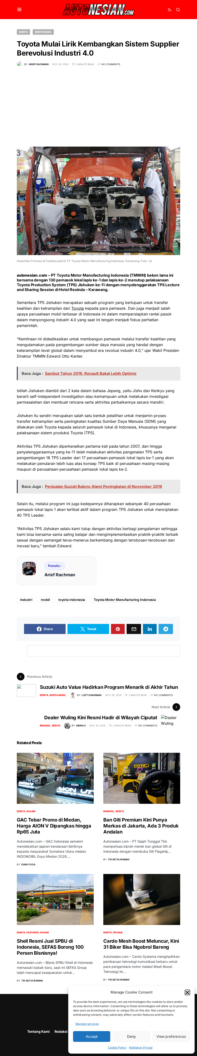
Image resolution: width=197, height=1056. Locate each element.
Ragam (30, 811)
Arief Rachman (59, 574)
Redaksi (61, 1031)
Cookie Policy (117, 1047)
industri (26, 600)
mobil (45, 600)
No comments (110, 64)
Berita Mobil (43, 31)
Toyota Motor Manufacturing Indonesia (125, 600)
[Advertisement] (98, 110)
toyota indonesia (71, 600)
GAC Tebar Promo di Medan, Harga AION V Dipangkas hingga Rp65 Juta (54, 826)
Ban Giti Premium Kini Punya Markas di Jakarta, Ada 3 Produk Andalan (141, 826)
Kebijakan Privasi (141, 1047)
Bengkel (45, 725)
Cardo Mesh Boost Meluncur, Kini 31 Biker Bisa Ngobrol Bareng (141, 944)
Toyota (77, 308)
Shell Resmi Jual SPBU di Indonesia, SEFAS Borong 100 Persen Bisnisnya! (50, 947)
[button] (187, 992)
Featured (32, 932)
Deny (131, 1036)
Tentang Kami (38, 1031)
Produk (118, 932)
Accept (92, 1036)
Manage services (87, 1024)
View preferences (171, 1036)
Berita (23, 31)
